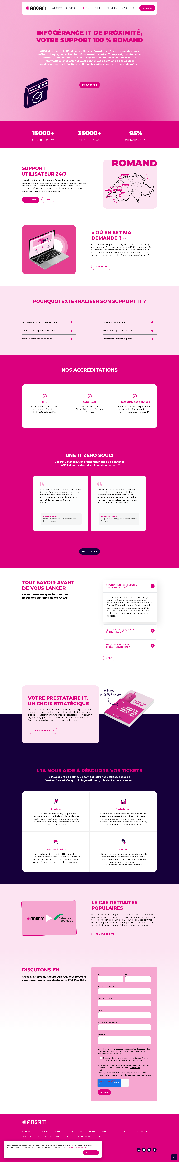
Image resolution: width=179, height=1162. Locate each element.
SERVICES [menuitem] (44, 1132)
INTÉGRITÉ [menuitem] (107, 1132)
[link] (36, 8)
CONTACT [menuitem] (142, 1132)
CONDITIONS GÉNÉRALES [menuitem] (91, 1136)
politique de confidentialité (78, 1147)
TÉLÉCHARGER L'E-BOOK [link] (42, 731)
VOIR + (109, 658)
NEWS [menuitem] (92, 1132)
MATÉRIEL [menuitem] (60, 1132)
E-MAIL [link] (48, 200)
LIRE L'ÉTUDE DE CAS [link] (104, 934)
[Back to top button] (174, 1157)
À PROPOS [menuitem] (27, 1132)
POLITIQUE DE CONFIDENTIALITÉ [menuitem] (55, 1136)
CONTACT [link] (147, 8)
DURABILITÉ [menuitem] (125, 1132)
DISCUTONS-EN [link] (89, 85)
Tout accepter (91, 1153)
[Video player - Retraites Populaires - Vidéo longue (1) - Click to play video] (49, 918)
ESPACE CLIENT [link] (101, 267)
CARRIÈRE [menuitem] (27, 1136)
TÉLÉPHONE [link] (30, 200)
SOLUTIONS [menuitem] (77, 1132)
